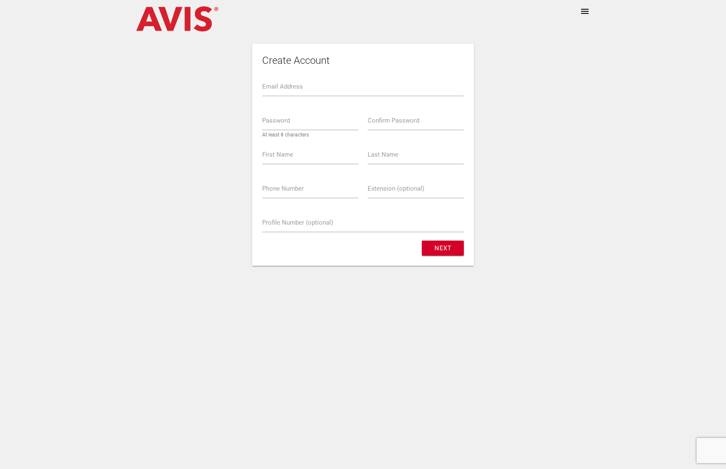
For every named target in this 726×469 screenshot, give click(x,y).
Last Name (383, 154)
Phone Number (283, 188)
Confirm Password (393, 120)
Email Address (282, 86)
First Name (277, 154)
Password (276, 120)
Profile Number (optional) (297, 222)
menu (585, 11)
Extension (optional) (396, 188)
